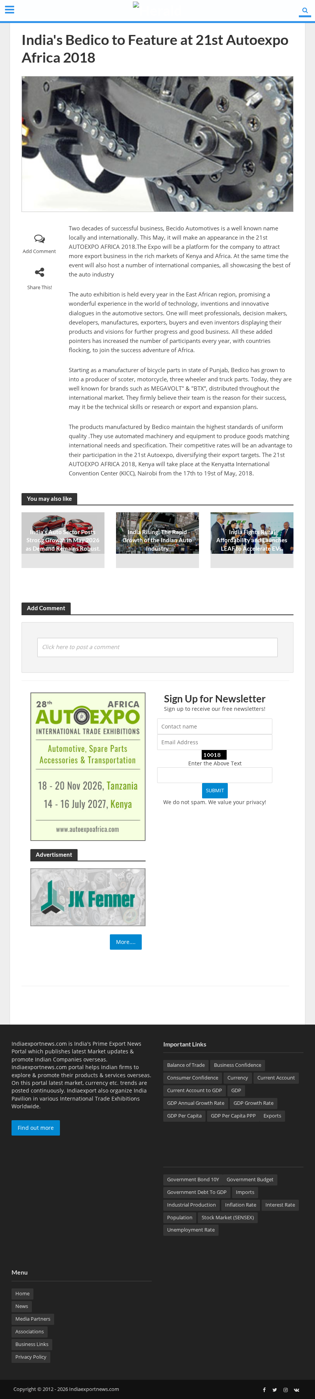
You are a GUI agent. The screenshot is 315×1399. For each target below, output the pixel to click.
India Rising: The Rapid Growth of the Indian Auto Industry (157, 540)
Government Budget (250, 1179)
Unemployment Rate (191, 1229)
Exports (272, 1115)
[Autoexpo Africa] (88, 766)
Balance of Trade (186, 1064)
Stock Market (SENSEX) (228, 1217)
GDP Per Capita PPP (233, 1115)
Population (179, 1217)
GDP (236, 1090)
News (21, 1306)
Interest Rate (280, 1204)
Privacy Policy (30, 1356)
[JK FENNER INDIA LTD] (88, 896)
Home (22, 1293)
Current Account (276, 1077)
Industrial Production (191, 1204)
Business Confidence (237, 1064)
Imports (245, 1192)
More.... (126, 941)
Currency (237, 1077)
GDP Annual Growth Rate (195, 1102)
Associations (29, 1331)
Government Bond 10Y (193, 1179)
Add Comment (39, 251)
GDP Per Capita (184, 1115)
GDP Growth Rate (254, 1102)
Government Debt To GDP (197, 1192)
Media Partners (32, 1318)
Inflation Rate (240, 1204)
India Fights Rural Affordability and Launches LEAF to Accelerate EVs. (251, 540)
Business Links (31, 1344)
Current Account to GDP (194, 1090)
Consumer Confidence (192, 1077)
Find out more (36, 1127)
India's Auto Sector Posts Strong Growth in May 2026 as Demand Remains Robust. (63, 540)
